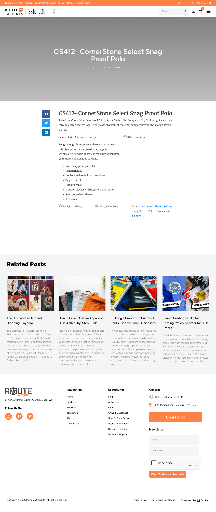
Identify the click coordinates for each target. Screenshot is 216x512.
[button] (46, 114)
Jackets (168, 206)
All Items (147, 206)
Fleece (158, 206)
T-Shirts (136, 215)
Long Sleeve (139, 211)
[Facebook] (19, 416)
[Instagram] (8, 416)
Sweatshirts (163, 211)
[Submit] (185, 11)
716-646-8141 (203, 3)
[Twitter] (30, 416)
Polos (151, 211)
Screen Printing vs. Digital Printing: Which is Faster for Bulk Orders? (185, 323)
